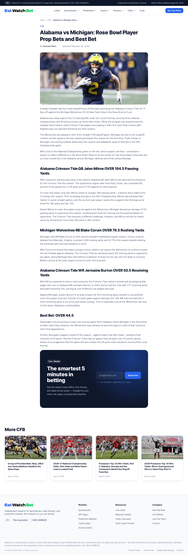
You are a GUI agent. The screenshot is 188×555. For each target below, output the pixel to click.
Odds (130, 10)
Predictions (88, 10)
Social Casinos (85, 527)
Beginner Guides (123, 514)
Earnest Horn (49, 46)
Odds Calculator (123, 519)
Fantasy (117, 10)
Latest (57, 10)
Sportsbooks (70, 10)
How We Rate (158, 510)
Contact (156, 523)
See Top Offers (174, 10)
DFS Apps (83, 514)
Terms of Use (148, 550)
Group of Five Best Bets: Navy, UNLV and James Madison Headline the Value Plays (25, 466)
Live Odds (120, 510)
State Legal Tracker (124, 523)
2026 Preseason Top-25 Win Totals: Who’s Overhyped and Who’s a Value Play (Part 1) (159, 466)
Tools (142, 10)
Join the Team (159, 519)
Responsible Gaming (165, 550)
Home (42, 20)
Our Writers (157, 514)
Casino (103, 10)
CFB (49, 20)
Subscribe (133, 375)
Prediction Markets (87, 519)
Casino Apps (84, 523)
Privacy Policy (134, 550)
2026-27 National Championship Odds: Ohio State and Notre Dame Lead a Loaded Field (70, 466)
